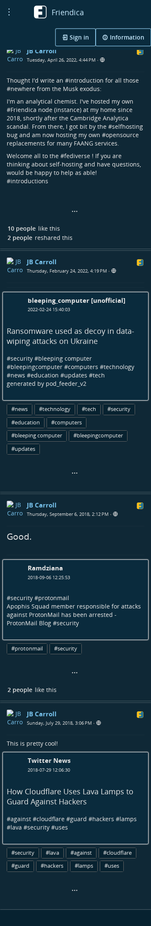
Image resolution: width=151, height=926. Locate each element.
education (45, 375)
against (20, 819)
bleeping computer (65, 358)
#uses (111, 865)
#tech (89, 409)
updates (75, 375)
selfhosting (127, 126)
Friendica (23, 110)
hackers (103, 819)
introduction (86, 80)
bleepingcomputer (36, 367)
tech (99, 375)
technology (119, 367)
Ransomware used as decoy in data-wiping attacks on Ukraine (70, 336)
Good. (19, 536)
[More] (74, 211)
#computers (66, 422)
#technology (54, 409)
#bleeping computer (36, 435)
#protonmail (27, 648)
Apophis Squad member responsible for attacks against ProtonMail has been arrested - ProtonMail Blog (74, 614)
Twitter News (49, 760)
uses (61, 827)
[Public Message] (102, 60)
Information (126, 37)
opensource (122, 135)
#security (118, 409)
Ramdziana (45, 568)
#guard (20, 865)
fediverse (77, 156)
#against (81, 852)
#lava (52, 852)
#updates (23, 449)
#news (19, 409)
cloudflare (50, 819)
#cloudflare (117, 852)
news (17, 375)
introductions (29, 181)
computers (83, 367)
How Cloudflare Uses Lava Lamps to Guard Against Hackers (70, 796)
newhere (22, 89)
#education (25, 422)
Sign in (78, 37)
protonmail (53, 598)
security (21, 358)
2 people (20, 238)
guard (78, 819)
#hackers (52, 865)
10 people (22, 228)
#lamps (84, 865)
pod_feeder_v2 (66, 384)
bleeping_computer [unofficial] (76, 300)
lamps (128, 819)
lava (16, 827)
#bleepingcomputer (98, 435)
